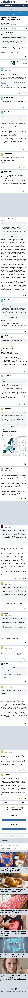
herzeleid (6, 526)
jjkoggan (6, 582)
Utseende (8, 991)
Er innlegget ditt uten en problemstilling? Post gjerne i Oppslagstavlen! (14, 13)
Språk (2, 991)
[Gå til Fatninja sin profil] (2, 336)
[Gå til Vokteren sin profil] (2, 69)
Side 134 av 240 (14, 28)
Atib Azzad (5, 340)
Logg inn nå (14, 828)
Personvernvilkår (16, 991)
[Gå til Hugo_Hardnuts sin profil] (2, 33)
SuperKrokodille (8, 97)
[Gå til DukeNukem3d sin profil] (2, 376)
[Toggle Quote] (2, 37)
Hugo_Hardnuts (8, 32)
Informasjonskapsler (12, 993)
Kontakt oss (23, 991)
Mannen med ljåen (9, 171)
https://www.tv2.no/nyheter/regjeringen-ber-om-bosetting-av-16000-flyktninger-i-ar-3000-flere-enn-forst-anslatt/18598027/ (13, 84)
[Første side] (2, 29)
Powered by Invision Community (14, 995)
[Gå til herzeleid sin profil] (2, 526)
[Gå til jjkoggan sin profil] (2, 583)
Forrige (5, 28)
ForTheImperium (7, 379)
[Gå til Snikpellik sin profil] (2, 664)
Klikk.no (19, 994)
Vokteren (6, 69)
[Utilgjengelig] (14, 444)
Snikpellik (6, 663)
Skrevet (8, 34)
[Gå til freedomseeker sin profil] (2, 154)
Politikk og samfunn (11, 24)
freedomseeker (5, 23)
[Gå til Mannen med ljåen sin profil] (2, 172)
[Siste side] (26, 29)
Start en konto (14, 820)
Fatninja (6, 335)
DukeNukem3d (8, 375)
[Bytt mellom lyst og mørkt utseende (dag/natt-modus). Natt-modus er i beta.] (19, 993)
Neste (23, 28)
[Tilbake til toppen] (14, 984)
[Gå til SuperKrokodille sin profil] (2, 98)
